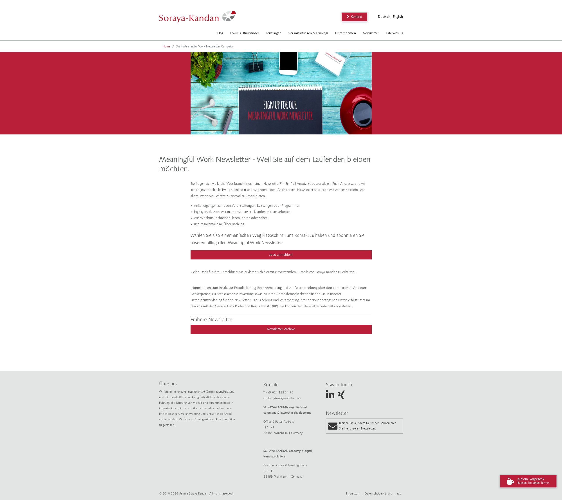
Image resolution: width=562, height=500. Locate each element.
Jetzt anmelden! (281, 255)
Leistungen (273, 33)
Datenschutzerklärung (378, 493)
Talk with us (394, 33)
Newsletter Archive (281, 329)
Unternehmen (345, 33)
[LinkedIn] (330, 397)
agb (399, 493)
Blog (220, 33)
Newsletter (371, 33)
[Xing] (341, 397)
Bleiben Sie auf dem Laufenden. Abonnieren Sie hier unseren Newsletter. (367, 426)
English (398, 17)
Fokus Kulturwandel (244, 33)
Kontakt (356, 17)
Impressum (353, 493)
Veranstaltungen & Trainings (308, 33)
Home (166, 46)
